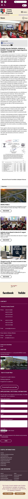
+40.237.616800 (8, 310)
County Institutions (4, 456)
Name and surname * (6, 398)
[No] (26, 490)
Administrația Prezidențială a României (6, 481)
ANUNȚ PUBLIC (5, 204)
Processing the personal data (9, 387)
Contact (2, 452)
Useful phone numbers (5, 462)
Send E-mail (2, 5)
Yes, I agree (8, 493)
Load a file (3, 429)
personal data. (5, 436)
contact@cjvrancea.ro (10, 328)
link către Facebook (8, 292)
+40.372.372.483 (9, 322)
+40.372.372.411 (9, 316)
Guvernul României (4, 478)
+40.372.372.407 (9, 314)
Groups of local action (5, 460)
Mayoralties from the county (6, 457)
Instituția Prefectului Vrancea (6, 475)
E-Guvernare (16, 476)
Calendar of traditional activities (7, 454)
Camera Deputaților (18, 475)
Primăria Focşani (4, 476)
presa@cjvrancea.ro (9, 337)
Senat (15, 473)
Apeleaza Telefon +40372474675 (5, 5)
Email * (2, 414)
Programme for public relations (8, 377)
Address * (3, 404)
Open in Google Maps (7, 372)
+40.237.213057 (8, 312)
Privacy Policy (3, 465)
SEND (6, 440)
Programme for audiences (7, 381)
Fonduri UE (16, 480)
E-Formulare (16, 478)
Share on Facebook (8, 43)
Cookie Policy (3, 463)
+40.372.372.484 (9, 325)
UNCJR (2, 473)
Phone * (2, 409)
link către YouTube (21, 292)
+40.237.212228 (8, 320)
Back (26, 18)
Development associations (6, 459)
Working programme (5, 379)
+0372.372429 (8, 335)
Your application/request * (7, 419)
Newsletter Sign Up (5, 45)
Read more (6, 210)
